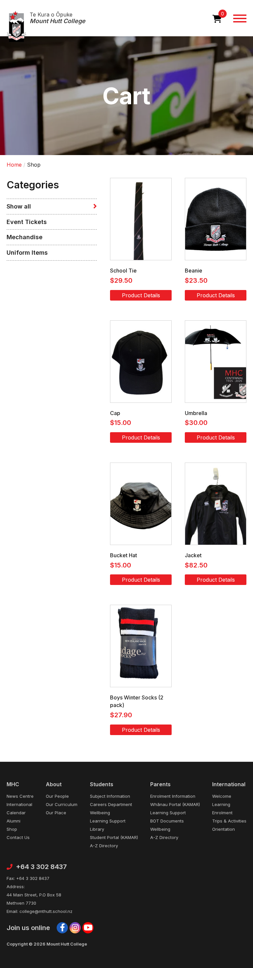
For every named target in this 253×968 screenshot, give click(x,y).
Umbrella (196, 413)
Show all (19, 206)
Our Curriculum (61, 804)
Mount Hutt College (57, 18)
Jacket (193, 555)
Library (97, 829)
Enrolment (222, 812)
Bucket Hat (123, 555)
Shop (12, 829)
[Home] (16, 26)
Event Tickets (27, 221)
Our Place (56, 812)
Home (14, 164)
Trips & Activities (229, 820)
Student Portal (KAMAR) (114, 837)
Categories (33, 185)
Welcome (221, 796)
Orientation (223, 829)
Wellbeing (100, 812)
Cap (115, 413)
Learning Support (108, 820)
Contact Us (18, 837)
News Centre (20, 796)
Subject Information (110, 796)
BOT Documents (167, 820)
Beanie (193, 270)
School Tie (123, 270)
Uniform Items (27, 252)
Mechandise (24, 237)
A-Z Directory (104, 845)
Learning (221, 804)
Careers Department (111, 804)
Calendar (16, 812)
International (19, 804)
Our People (57, 796)
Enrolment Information (172, 796)
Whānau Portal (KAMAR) (175, 804)
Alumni (13, 820)
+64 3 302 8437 (41, 867)
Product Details (141, 295)
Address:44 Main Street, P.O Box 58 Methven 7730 (34, 895)
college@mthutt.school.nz (45, 911)
